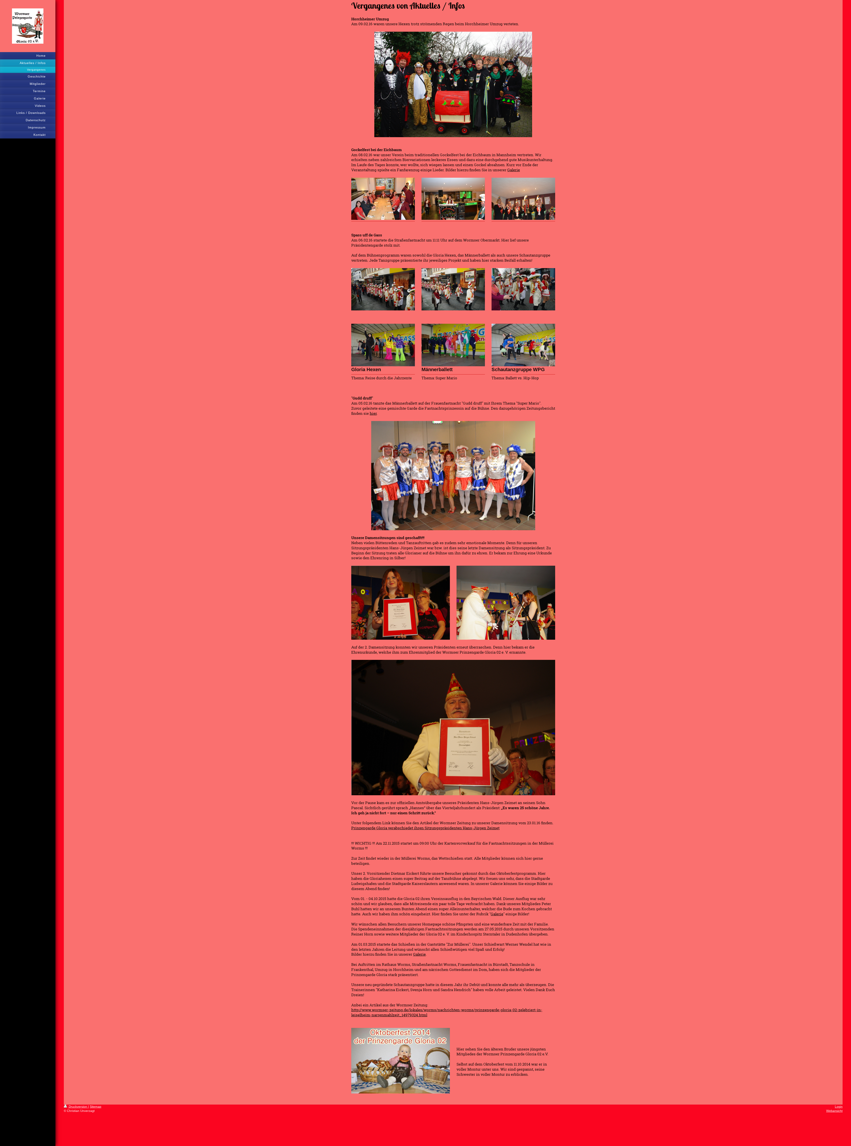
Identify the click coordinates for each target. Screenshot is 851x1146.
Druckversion (78, 1106)
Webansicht (834, 1111)
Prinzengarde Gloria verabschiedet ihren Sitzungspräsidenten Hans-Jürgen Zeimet (425, 827)
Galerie (513, 169)
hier (373, 413)
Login (839, 1106)
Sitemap (95, 1106)
